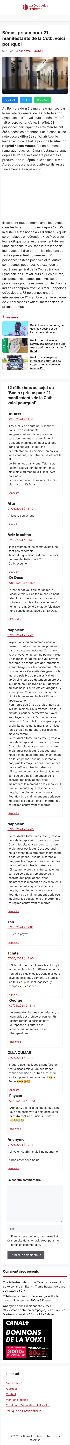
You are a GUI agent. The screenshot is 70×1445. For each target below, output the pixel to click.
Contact (11, 1394)
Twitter (26, 100)
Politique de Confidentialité (23, 1411)
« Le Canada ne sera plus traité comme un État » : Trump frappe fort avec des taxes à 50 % (34, 1286)
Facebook (10, 100)
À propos (12, 1388)
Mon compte (14, 1383)
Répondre (13, 492)
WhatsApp (42, 100)
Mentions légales (17, 1399)
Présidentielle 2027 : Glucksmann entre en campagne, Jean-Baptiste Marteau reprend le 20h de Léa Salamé (34, 1310)
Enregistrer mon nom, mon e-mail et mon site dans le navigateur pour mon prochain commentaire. (36, 1240)
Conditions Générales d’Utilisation (28, 1405)
